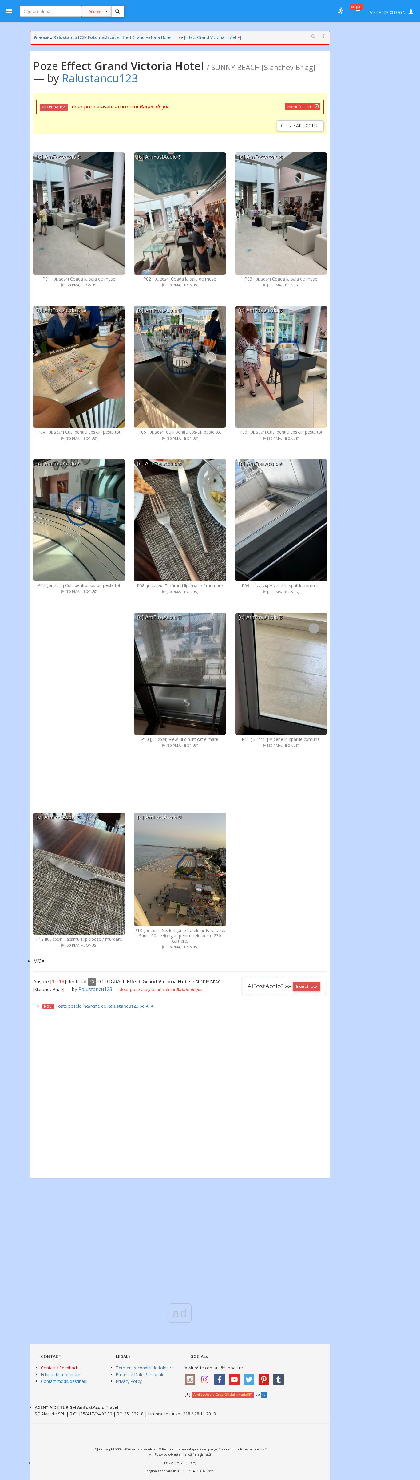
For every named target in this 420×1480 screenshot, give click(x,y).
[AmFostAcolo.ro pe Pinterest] (265, 1377)
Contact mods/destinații (64, 1381)
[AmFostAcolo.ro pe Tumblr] (280, 1377)
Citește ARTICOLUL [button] (300, 125)
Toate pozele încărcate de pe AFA (104, 1006)
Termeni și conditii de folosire (145, 1368)
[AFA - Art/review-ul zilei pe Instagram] (191, 1377)
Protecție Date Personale (140, 1374)
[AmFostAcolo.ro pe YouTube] (236, 1377)
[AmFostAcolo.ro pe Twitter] (250, 1377)
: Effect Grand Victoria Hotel (129, 37)
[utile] (340, 10)
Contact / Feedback (59, 1368)
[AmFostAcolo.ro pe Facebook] (221, 1377)
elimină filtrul (300, 106)
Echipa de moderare (60, 1374)
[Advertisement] (79, 702)
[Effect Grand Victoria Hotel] (212, 37)
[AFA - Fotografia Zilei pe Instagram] (206, 1377)
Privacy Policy (129, 1381)
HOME (43, 37)
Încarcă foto (306, 986)
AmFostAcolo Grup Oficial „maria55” (222, 1394)
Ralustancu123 (69, 37)
